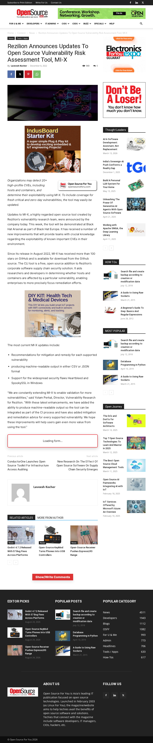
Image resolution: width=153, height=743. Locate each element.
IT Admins (50, 23)
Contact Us (56, 2)
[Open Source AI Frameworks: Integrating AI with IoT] (136, 484)
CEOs (75, 23)
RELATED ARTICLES (21, 517)
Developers (33, 23)
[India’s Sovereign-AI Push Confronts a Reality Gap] (136, 166)
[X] (143, 2)
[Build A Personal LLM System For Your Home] (136, 185)
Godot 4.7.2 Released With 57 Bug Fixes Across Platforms (19, 551)
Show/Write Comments (52, 577)
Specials (99, 23)
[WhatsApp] (37, 74)
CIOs (64, 23)
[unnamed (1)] (124, 116)
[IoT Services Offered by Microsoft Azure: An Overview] (136, 506)
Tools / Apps (22, 38)
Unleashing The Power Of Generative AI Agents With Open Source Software (113, 206)
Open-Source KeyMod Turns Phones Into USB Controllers (52, 551)
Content (21, 32)
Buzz (85, 23)
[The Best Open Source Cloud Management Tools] (136, 465)
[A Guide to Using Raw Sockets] (110, 296)
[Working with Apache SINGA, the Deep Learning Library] (136, 229)
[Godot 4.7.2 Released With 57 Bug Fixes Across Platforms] (21, 534)
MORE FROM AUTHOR (50, 517)
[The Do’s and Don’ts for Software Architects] (136, 420)
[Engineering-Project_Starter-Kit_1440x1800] (53, 171)
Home (10, 32)
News (32, 32)
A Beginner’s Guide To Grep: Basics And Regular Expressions (132, 311)
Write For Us (41, 2)
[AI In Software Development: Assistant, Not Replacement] (136, 144)
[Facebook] (130, 2)
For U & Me (15, 23)
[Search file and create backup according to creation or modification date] (110, 275)
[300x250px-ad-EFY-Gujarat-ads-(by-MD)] (124, 71)
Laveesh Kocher (19, 65)
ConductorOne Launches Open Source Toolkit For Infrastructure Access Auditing (28, 465)
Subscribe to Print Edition (19, 2)
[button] (141, 23)
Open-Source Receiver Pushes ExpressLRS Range (82, 551)
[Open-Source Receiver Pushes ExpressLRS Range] (84, 534)
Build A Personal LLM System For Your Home (111, 184)
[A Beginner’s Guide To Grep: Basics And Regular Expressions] (110, 310)
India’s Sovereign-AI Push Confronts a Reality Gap (113, 165)
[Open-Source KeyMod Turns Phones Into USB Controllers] (52, 534)
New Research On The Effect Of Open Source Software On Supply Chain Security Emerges (77, 465)
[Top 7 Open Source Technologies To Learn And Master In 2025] (136, 443)
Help (111, 23)
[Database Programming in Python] (110, 365)
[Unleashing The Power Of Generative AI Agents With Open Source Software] (136, 204)
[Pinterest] (28, 74)
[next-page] (15, 562)
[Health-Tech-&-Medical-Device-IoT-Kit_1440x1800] (53, 340)
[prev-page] (9, 562)
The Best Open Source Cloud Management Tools (113, 464)
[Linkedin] (136, 2)
